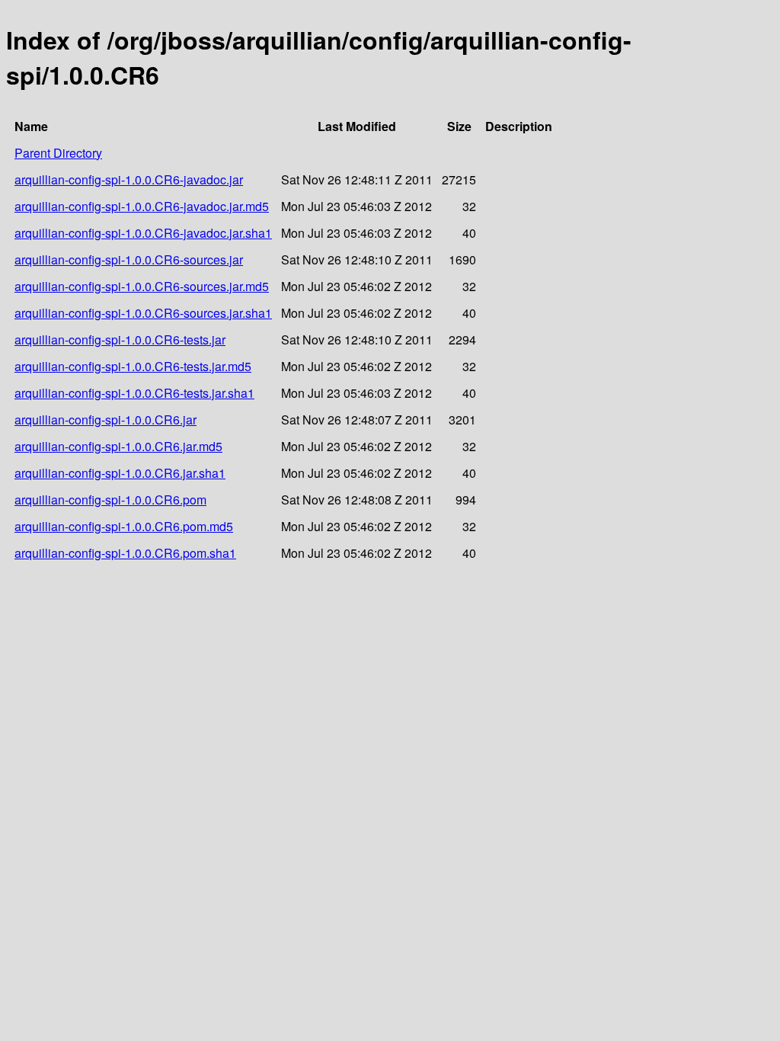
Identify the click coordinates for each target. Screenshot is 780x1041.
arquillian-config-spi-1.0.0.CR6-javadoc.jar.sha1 (143, 233)
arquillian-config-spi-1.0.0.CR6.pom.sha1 (125, 553)
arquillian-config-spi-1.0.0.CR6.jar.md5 (118, 446)
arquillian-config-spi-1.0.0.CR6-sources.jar (128, 259)
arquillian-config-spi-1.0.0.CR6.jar (105, 419)
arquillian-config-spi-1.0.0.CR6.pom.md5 (123, 526)
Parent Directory (58, 153)
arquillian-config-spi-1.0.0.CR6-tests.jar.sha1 (134, 393)
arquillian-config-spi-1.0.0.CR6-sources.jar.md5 (141, 286)
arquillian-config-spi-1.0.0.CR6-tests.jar (119, 339)
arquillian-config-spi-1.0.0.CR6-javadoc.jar (128, 179)
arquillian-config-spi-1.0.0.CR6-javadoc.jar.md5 (141, 206)
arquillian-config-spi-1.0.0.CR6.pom (110, 499)
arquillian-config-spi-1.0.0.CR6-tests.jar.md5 (132, 366)
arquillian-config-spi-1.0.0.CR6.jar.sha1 (119, 473)
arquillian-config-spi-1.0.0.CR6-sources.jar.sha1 (143, 313)
